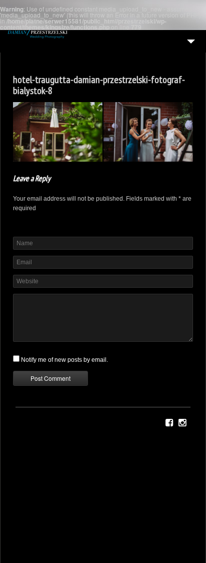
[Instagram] (182, 423)
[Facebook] (169, 423)
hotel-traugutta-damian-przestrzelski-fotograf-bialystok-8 (99, 85)
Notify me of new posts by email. (64, 359)
